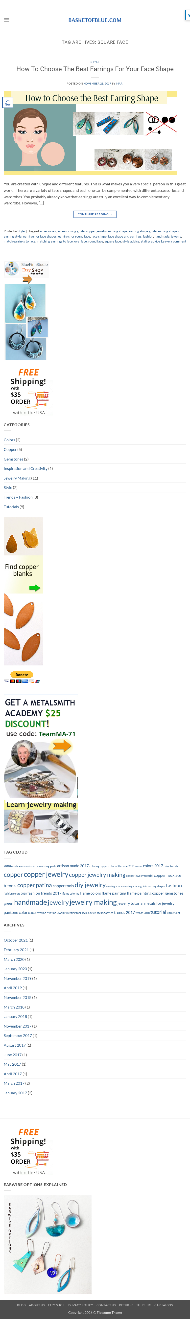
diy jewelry (90, 884)
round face (95, 241)
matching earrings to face (55, 241)
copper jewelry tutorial (139, 875)
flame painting (114, 893)
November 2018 (17, 997)
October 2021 (16, 940)
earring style (13, 236)
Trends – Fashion (18, 497)
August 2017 (15, 1045)
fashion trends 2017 (44, 893)
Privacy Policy (81, 1305)
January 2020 (15, 968)
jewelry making (93, 902)
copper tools (63, 885)
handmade (162, 236)
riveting (41, 912)
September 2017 (18, 1035)
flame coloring (70, 893)
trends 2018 (143, 912)
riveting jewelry (56, 912)
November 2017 (17, 1026)
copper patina (34, 884)
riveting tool (73, 912)
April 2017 (13, 1073)
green (8, 903)
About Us (37, 1305)
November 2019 (17, 978)
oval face (80, 241)
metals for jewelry (159, 903)
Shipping (144, 1305)
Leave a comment (173, 241)
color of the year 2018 (121, 866)
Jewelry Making (17, 478)
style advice (130, 241)
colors (138, 866)
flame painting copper (145, 893)
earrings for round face (74, 236)
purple (32, 912)
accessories (48, 231)
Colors (9, 439)
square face (113, 241)
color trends (171, 866)
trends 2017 (124, 912)
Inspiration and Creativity (26, 468)
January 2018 (15, 1016)
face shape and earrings (125, 236)
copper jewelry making (97, 874)
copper (13, 874)
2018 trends (11, 866)
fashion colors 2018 (15, 893)
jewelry (176, 236)
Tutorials (11, 506)
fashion (148, 236)
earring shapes (168, 231)
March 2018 (14, 1007)
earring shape (117, 231)
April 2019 (13, 987)
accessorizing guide (71, 231)
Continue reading (95, 214)
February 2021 (16, 949)
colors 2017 (153, 865)
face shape (99, 236)
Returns (126, 1305)
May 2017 (12, 1064)
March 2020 (14, 959)
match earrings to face (19, 241)
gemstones (174, 893)
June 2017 (13, 1054)
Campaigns (163, 1305)
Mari (119, 83)
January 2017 (15, 1092)
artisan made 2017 (73, 865)
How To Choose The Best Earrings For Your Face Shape (95, 69)
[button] (7, 20)
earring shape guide (143, 231)
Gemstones (13, 459)
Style (95, 62)
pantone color (15, 912)
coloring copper (99, 866)
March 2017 (14, 1083)
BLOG (21, 1305)
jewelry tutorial (130, 903)
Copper (10, 449)
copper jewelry (96, 231)
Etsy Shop (56, 1305)
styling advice (150, 241)
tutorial (158, 912)
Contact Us (106, 1305)
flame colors (90, 893)
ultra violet (173, 912)
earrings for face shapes (40, 236)
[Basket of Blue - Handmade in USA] (95, 19)
